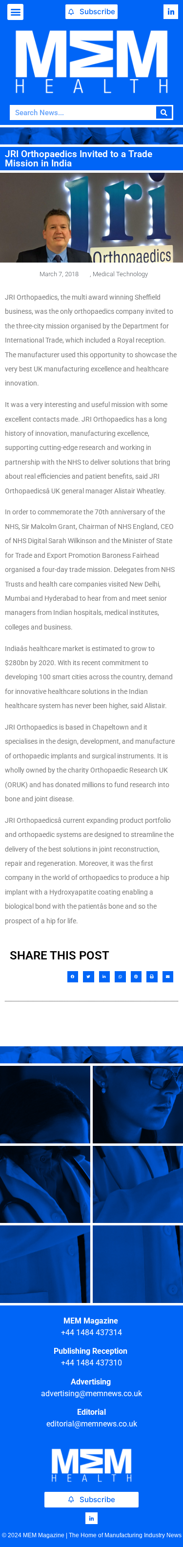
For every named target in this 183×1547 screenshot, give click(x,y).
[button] (15, 12)
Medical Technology (120, 274)
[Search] (164, 112)
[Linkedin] (170, 11)
